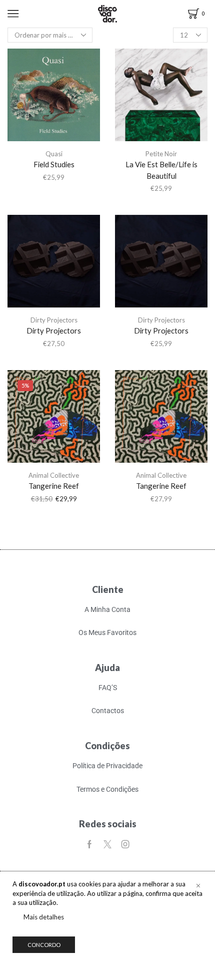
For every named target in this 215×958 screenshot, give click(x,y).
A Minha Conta (107, 609)
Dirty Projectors (54, 320)
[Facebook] (90, 844)
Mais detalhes (44, 917)
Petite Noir (161, 154)
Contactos (108, 711)
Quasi (54, 154)
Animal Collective (53, 475)
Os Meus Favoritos (107, 632)
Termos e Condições (107, 789)
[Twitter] (108, 844)
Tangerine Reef (53, 485)
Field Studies (54, 164)
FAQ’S (107, 688)
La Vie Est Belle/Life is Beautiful (162, 170)
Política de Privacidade (107, 766)
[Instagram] (126, 844)
